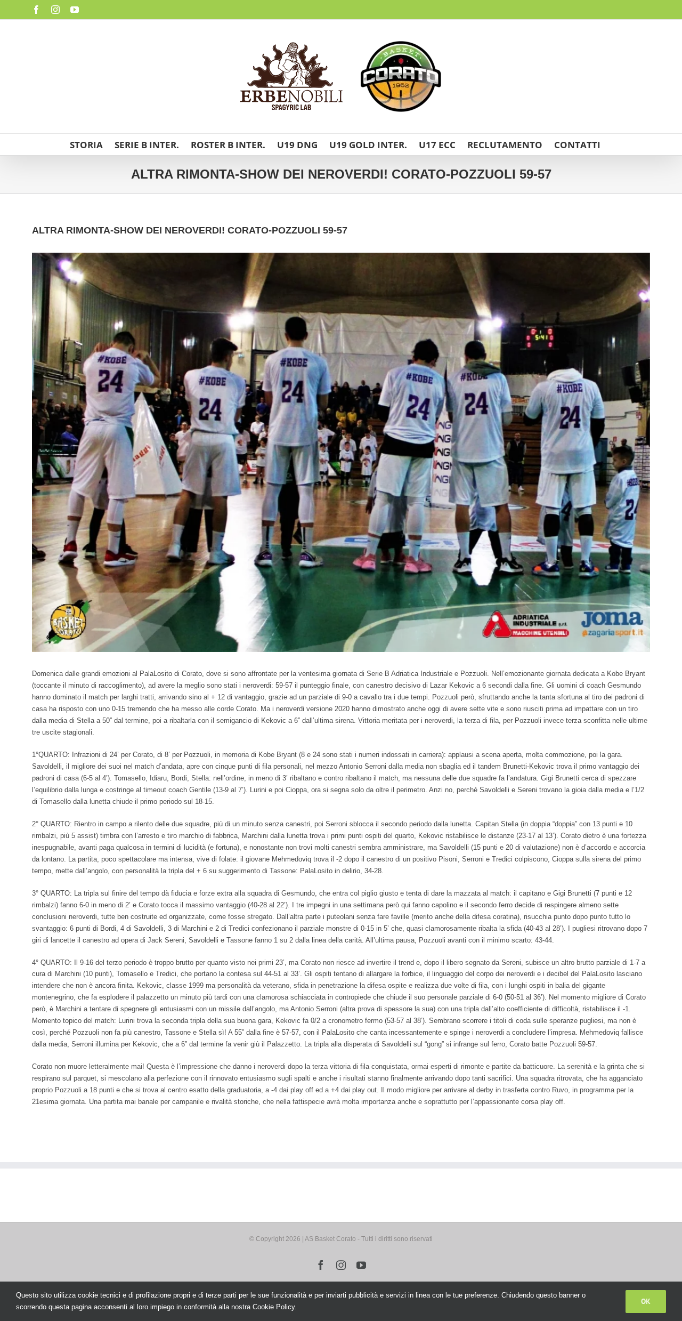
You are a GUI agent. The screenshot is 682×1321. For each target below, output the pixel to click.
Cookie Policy (274, 1307)
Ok (646, 1301)
